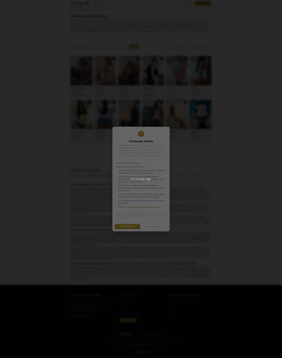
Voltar (148, 179)
